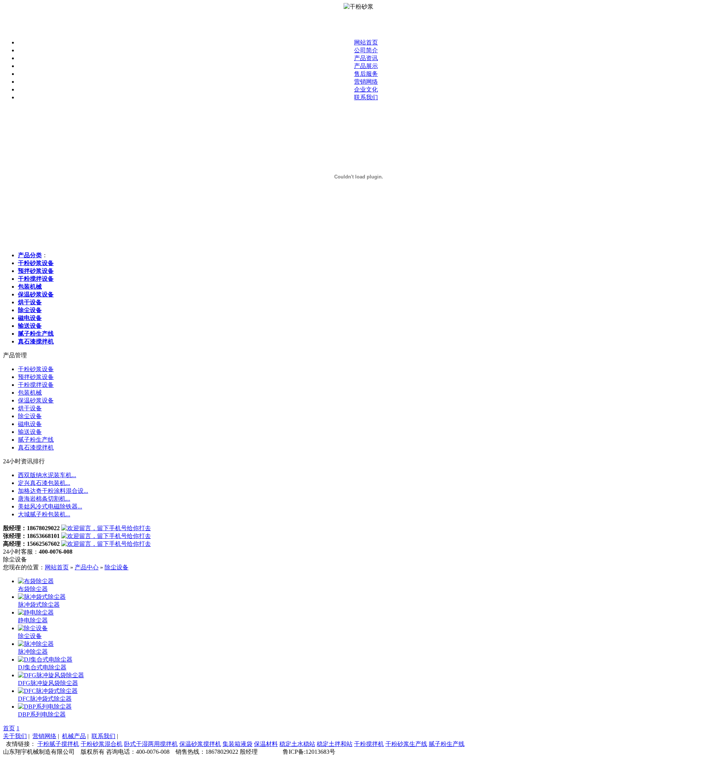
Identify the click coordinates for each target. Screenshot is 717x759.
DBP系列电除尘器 (42, 714)
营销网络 (366, 81)
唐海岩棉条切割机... (44, 498)
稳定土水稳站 (297, 744)
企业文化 (366, 89)
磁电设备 (30, 424)
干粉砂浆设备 (36, 369)
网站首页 (366, 42)
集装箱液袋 (237, 744)
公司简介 (366, 50)
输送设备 (30, 432)
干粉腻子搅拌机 (58, 744)
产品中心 (87, 567)
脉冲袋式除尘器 (39, 604)
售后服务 (366, 74)
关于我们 (15, 736)
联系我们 (366, 97)
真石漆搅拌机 (36, 447)
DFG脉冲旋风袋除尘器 (48, 683)
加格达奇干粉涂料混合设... (53, 491)
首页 (9, 728)
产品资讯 (366, 58)
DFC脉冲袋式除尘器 (45, 699)
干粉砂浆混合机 (101, 744)
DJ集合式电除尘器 (42, 667)
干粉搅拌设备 (36, 385)
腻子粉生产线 (36, 439)
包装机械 (30, 392)
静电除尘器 (33, 620)
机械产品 (74, 736)
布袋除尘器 (33, 589)
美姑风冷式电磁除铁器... (50, 506)
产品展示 (366, 66)
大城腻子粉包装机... (44, 514)
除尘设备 (30, 416)
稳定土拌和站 (335, 744)
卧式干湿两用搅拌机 (151, 744)
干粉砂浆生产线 (406, 744)
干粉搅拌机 (369, 744)
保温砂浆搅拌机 (200, 744)
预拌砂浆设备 (36, 377)
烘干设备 (30, 408)
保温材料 (266, 744)
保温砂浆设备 (36, 400)
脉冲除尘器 (33, 651)
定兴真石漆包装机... (44, 483)
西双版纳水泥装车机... (47, 475)
